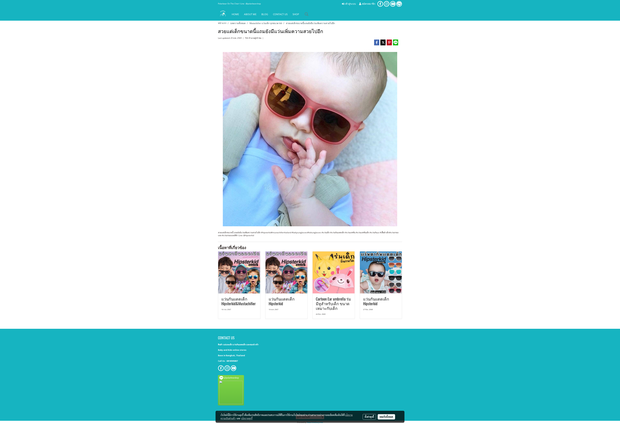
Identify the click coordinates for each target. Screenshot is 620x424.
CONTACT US (280, 14)
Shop (296, 14)
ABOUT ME (250, 14)
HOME (235, 14)
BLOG (264, 14)
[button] (306, 14)
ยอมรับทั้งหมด (386, 416)
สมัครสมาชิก (368, 3)
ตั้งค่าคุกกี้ (369, 416)
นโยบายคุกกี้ (247, 418)
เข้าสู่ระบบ (350, 3)
